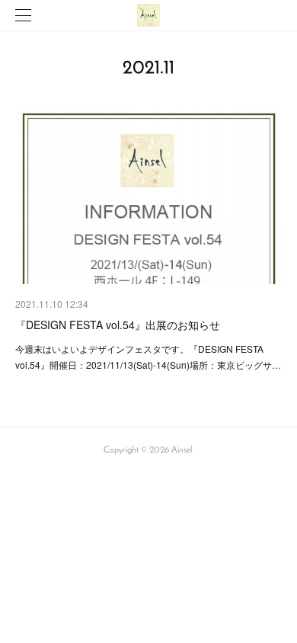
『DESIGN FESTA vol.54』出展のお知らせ (117, 324)
